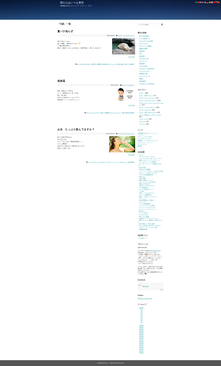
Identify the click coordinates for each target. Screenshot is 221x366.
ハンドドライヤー (144, 71)
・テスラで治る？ (143, 213)
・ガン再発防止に (143, 187)
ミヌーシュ (142, 124)
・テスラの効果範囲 (144, 204)
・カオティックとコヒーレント (147, 209)
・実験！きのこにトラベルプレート (149, 160)
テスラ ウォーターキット (126, 35)
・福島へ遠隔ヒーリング (145, 180)
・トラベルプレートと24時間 (147, 162)
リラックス (112, 64)
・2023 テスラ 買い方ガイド (146, 185)
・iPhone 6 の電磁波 (144, 169)
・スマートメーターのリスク (147, 207)
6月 (141, 313)
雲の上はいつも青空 (72, 2)
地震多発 (142, 51)
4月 (141, 317)
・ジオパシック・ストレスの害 (147, 227)
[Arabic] (196, 2)
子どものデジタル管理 (146, 41)
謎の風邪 (142, 56)
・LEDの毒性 (142, 167)
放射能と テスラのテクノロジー (148, 140)
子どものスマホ (144, 58)
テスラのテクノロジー (145, 138)
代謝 (118, 64)
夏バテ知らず (65, 31)
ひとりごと (142, 121)
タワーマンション (115, 112)
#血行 (102, 112)
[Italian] (209, 2)
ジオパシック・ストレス (145, 142)
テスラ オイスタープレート (148, 100)
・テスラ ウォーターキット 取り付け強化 (150, 171)
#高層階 (106, 112)
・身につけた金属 (143, 216)
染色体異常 (142, 81)
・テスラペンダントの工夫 (146, 156)
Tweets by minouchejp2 (145, 298)
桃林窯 (140, 146)
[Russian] (216, 2)
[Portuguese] (214, 2)
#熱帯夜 (99, 64)
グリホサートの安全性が (146, 68)
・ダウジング (142, 198)
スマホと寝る (143, 66)
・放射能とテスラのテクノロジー (148, 218)
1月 (141, 322)
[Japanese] (212, 2)
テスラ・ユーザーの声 (145, 137)
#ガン (88, 112)
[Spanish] (218, 2)
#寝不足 (93, 64)
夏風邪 (132, 64)
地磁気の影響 (143, 48)
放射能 (132, 112)
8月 (141, 309)
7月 (141, 311)
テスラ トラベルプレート (147, 107)
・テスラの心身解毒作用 (145, 175)
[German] (207, 2)
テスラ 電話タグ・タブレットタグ (150, 115)
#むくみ (79, 64)
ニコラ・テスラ (144, 119)
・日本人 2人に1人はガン (146, 193)
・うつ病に (141, 191)
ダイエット (103, 162)
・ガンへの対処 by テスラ (146, 189)
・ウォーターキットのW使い (147, 205)
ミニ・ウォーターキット (119, 162)
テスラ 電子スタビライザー (148, 112)
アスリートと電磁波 (145, 46)
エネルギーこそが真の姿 (146, 83)
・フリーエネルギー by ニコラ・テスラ (150, 158)
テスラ (109, 162)
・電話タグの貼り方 (144, 184)
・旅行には (141, 176)
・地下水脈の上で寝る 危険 (146, 224)
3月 (141, 318)
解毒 (132, 162)
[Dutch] (201, 2)
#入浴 (84, 64)
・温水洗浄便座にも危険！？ (147, 200)
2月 (141, 320)
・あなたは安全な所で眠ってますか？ (149, 225)
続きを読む (132, 57)
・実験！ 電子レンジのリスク (147, 196)
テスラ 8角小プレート (146, 95)
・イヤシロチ (142, 202)
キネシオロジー (142, 144)
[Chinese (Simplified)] (198, 2)
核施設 (141, 78)
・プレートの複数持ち (145, 195)
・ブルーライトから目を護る (147, 182)
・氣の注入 (141, 211)
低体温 (61, 80)
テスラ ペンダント (128, 85)
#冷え (88, 64)
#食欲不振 (105, 64)
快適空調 (142, 63)
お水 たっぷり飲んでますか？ (76, 129)
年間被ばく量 (143, 73)
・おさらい (141, 155)
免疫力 (122, 64)
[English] (203, 2)
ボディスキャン (144, 43)
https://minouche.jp (155, 250)
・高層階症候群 (142, 229)
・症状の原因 (142, 178)
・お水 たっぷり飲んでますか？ (148, 173)
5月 (141, 315)
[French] (205, 2)
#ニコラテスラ (94, 112)
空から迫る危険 (144, 36)
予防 (140, 53)
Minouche (146, 286)
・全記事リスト (142, 238)
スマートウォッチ (144, 76)
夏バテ (127, 64)
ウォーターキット (93, 162)
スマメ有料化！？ (144, 38)
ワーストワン (143, 61)
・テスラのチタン (143, 215)
